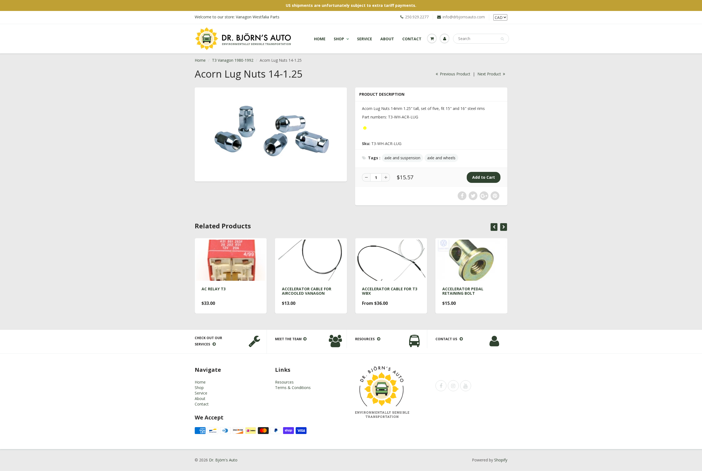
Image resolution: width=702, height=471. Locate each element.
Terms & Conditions (293, 387)
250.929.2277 (417, 16)
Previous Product (454, 73)
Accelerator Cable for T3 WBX (389, 291)
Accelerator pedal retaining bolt (462, 291)
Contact (411, 38)
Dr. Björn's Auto (223, 460)
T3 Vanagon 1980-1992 (232, 60)
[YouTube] (465, 385)
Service (364, 38)
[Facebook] (440, 385)
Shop (339, 38)
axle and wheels (441, 157)
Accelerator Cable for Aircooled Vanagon (306, 291)
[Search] (502, 39)
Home (319, 38)
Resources (284, 382)
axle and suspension (402, 157)
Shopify (500, 460)
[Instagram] (453, 385)
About (387, 38)
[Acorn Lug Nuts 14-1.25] (271, 134)
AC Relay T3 (214, 288)
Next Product (489, 73)
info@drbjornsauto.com (464, 16)
